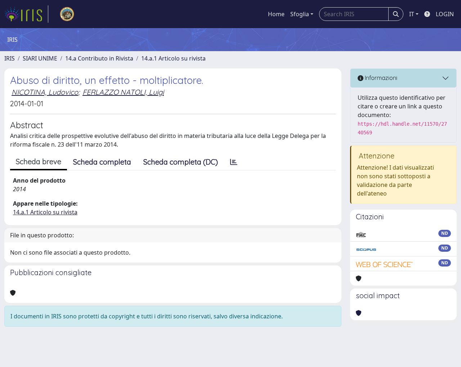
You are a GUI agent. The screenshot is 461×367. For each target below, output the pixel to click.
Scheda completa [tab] (102, 161)
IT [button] (411, 14)
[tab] (233, 162)
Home (276, 14)
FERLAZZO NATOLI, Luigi (123, 92)
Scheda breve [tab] (38, 161)
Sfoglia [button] (299, 14)
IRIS (9, 58)
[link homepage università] (67, 14)
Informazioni (380, 77)
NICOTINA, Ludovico (45, 92)
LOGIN (445, 14)
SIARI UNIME (40, 58)
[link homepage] (26, 14)
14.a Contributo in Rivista (99, 58)
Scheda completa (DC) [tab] (180, 161)
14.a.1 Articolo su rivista (173, 58)
